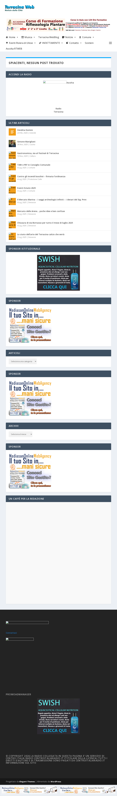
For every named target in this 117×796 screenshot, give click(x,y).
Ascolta (70, 82)
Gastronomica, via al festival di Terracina (38, 153)
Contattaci (11, 632)
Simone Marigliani (26, 141)
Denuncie (32, 202)
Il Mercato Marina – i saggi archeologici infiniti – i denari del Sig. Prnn (51, 199)
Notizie (69, 37)
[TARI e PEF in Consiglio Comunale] (12, 166)
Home (12, 37)
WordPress (56, 781)
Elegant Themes (27, 781)
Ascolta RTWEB (14, 48)
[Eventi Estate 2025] (12, 189)
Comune (86, 37)
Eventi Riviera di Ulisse (21, 43)
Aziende (32, 133)
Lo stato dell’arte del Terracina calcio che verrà (40, 234)
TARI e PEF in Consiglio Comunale (33, 164)
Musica (28, 37)
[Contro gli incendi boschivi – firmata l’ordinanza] (12, 178)
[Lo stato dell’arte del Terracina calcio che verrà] (12, 236)
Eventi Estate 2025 (26, 188)
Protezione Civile (35, 179)
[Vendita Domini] (12, 132)
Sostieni (89, 43)
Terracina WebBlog (48, 37)
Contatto (74, 43)
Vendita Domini (25, 130)
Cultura (33, 156)
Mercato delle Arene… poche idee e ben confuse (41, 211)
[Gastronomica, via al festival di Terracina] (12, 155)
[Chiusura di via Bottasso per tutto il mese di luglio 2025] (12, 224)
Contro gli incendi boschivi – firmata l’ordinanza (41, 176)
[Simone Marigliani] (12, 143)
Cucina (32, 144)
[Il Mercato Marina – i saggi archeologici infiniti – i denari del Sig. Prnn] (12, 201)
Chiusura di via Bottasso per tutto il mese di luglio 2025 (45, 222)
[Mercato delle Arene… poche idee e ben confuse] (12, 213)
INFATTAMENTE (51, 43)
